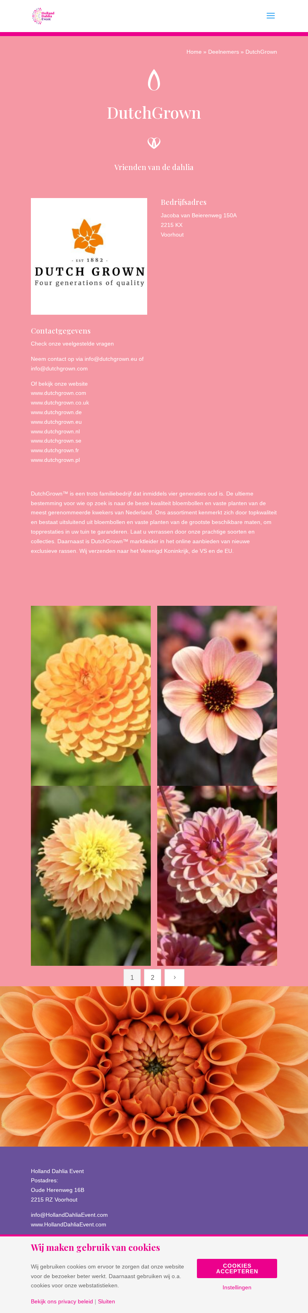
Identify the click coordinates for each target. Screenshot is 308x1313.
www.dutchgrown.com (58, 393)
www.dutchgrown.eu (56, 422)
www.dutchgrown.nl (55, 431)
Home (194, 52)
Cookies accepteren (237, 1268)
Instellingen (237, 1287)
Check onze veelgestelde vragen (72, 343)
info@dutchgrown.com (59, 368)
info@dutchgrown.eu (111, 359)
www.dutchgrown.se (56, 440)
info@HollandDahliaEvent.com (69, 1215)
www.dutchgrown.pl (55, 460)
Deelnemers (223, 52)
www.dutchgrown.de (56, 412)
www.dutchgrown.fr (55, 450)
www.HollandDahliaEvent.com (68, 1224)
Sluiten (106, 1301)
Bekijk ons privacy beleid (62, 1301)
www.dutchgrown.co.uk (60, 402)
